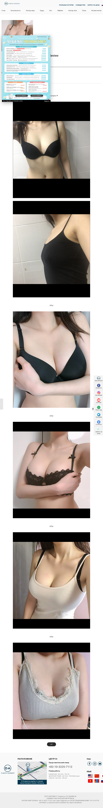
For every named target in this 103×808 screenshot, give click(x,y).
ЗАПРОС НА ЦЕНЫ (93, 5)
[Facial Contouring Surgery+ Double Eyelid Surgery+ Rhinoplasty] (1, 404)
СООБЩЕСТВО (80, 5)
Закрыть (46, 101)
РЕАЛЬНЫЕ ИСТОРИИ (66, 5)
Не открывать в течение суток (13, 101)
